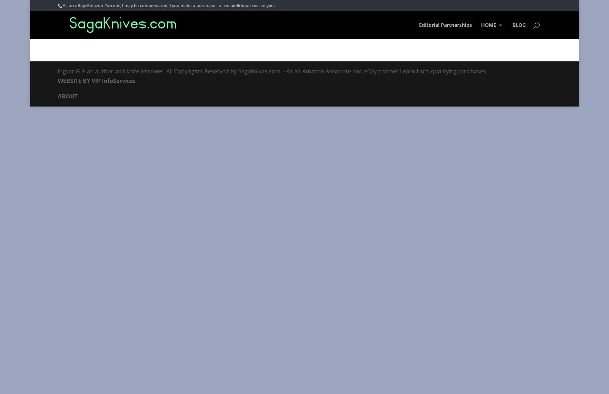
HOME (488, 25)
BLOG (519, 25)
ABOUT (68, 96)
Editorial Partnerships (445, 25)
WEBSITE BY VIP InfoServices (97, 81)
